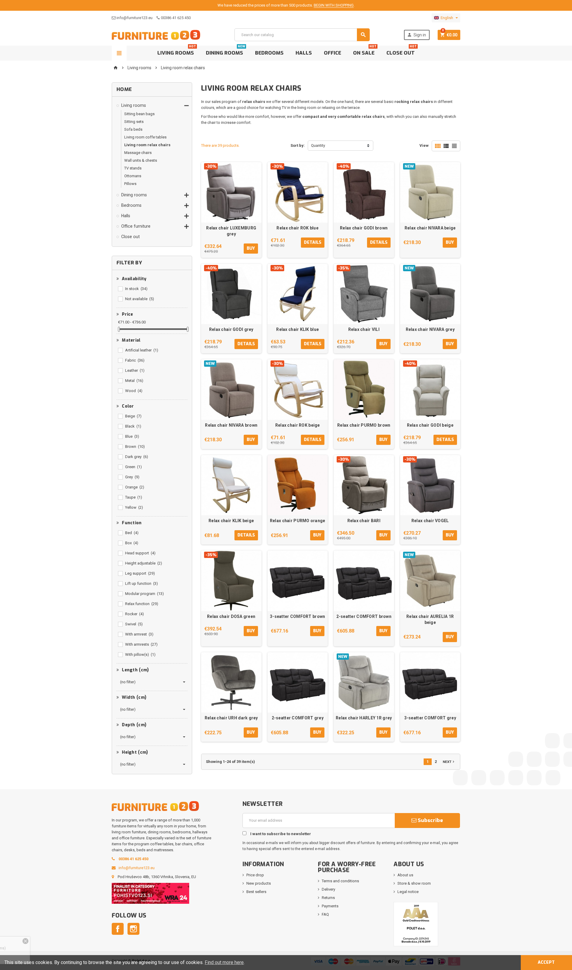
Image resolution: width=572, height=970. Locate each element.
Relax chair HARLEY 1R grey (364, 717)
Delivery (328, 889)
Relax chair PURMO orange (297, 520)
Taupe (133, 497)
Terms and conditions (340, 881)
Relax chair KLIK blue (297, 329)
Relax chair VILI (364, 329)
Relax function (141, 604)
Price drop (255, 875)
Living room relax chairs (147, 145)
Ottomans (132, 176)
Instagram (133, 929)
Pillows (130, 183)
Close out (401, 51)
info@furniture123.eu (134, 18)
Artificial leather (141, 350)
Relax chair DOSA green (231, 616)
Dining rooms (225, 51)
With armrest (139, 634)
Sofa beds (133, 129)
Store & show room (414, 883)
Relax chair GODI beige (430, 425)
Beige (133, 416)
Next (449, 762)
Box (131, 543)
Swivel (134, 624)
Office (332, 53)
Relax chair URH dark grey (231, 717)
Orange (134, 487)
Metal (134, 380)
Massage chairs (138, 152)
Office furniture (135, 226)
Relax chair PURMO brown (363, 425)
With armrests (141, 644)
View (424, 145)
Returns (328, 897)
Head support (140, 553)
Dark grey (136, 456)
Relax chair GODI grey (231, 329)
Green (133, 467)
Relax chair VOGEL (430, 520)
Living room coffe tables (145, 137)
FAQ (325, 914)
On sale (365, 51)
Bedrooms (269, 53)
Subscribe (429, 820)
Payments (330, 906)
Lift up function (141, 583)
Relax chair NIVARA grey (430, 329)
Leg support (140, 573)
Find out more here (224, 962)
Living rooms (176, 51)
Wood (133, 390)
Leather (134, 370)
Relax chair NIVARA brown (231, 425)
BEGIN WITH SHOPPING (334, 5)
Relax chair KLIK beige (231, 520)
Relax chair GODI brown (364, 228)
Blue (132, 436)
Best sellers (256, 891)
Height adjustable (143, 563)
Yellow (134, 507)
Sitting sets (134, 121)
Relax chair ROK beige (297, 425)
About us (405, 875)
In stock (136, 288)
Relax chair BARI (363, 520)
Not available (139, 299)
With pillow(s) (140, 654)
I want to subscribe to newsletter (280, 834)
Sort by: (297, 145)
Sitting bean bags (139, 114)
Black (133, 426)
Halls (304, 53)
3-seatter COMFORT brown (297, 616)
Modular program (144, 593)
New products (258, 883)
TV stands (133, 168)
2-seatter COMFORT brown (363, 616)
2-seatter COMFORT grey (298, 717)
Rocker (134, 614)
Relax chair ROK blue (297, 228)
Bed (132, 533)
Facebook (118, 929)
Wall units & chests (140, 160)
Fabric (134, 360)
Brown (135, 446)
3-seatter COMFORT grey (430, 717)
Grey (132, 477)
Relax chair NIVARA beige (430, 228)
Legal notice (408, 891)
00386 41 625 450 (176, 18)
